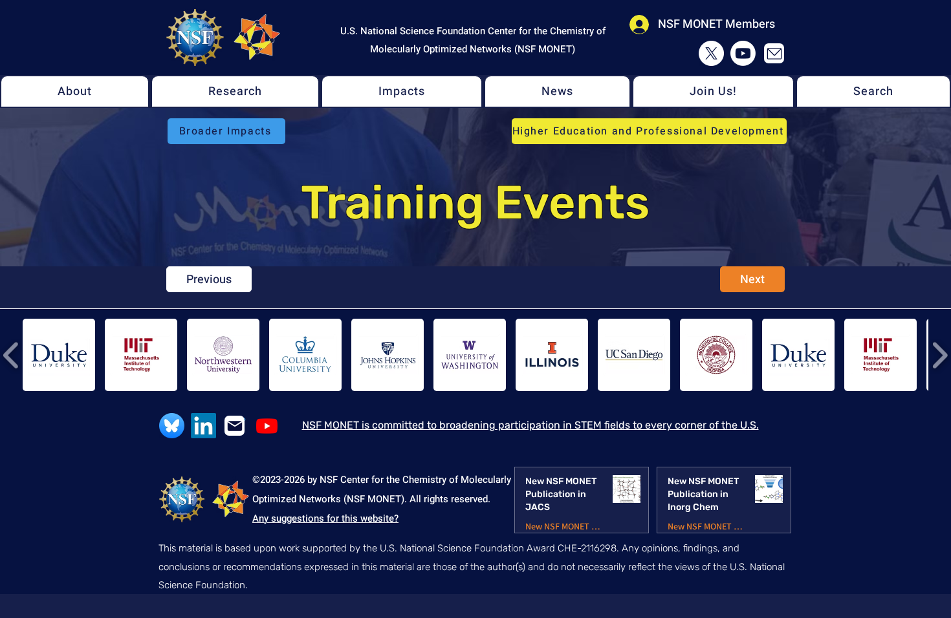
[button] (75, 91)
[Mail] (774, 53)
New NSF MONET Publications (563, 526)
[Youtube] (743, 53)
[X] (711, 53)
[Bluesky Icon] (171, 425)
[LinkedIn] (203, 425)
